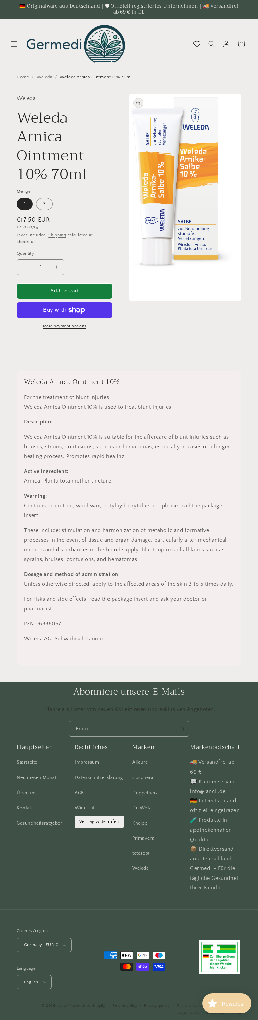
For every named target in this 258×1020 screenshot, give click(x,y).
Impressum (87, 762)
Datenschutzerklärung (99, 777)
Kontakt (25, 808)
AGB (79, 793)
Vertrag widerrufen (99, 821)
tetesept (141, 853)
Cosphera (143, 777)
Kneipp (140, 823)
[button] (14, 44)
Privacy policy (157, 1006)
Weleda (44, 77)
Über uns (27, 793)
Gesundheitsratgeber (39, 823)
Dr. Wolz (141, 808)
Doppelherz (145, 793)
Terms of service (192, 1006)
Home (23, 77)
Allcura (140, 762)
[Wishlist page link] (197, 44)
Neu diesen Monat (37, 777)
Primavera (143, 838)
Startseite (27, 762)
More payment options (64, 326)
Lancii (63, 1006)
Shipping (57, 235)
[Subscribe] (181, 729)
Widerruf (85, 808)
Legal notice (189, 1013)
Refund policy (124, 1006)
